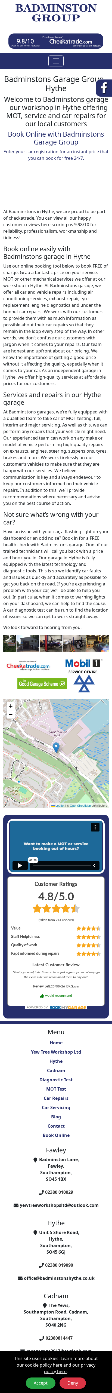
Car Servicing (56, 1107)
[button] (56, 747)
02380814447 (59, 1338)
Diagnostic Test (56, 1080)
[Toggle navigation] (56, 61)
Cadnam (56, 1070)
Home (56, 1043)
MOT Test (56, 1089)
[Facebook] (103, 87)
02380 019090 (59, 1265)
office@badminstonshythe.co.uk (59, 1278)
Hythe (56, 1061)
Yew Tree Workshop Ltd (56, 1052)
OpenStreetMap (80, 805)
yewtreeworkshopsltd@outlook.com (59, 1205)
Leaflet (59, 805)
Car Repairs (56, 1098)
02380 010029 (59, 1192)
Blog (56, 1117)
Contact (56, 1126)
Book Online (56, 1135)
